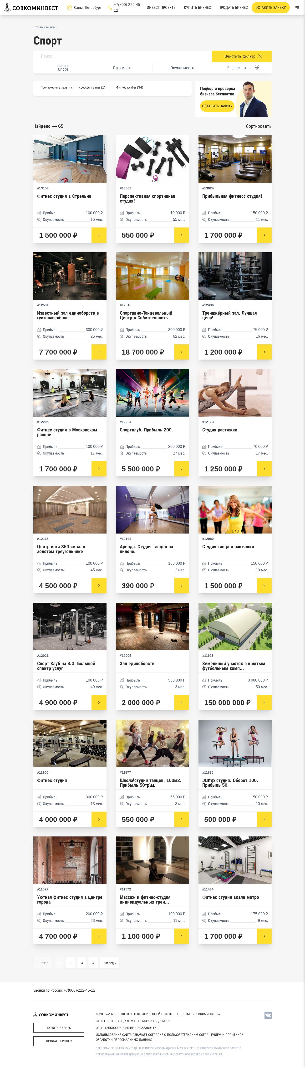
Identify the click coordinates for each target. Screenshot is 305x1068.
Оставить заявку (270, 7)
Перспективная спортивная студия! (147, 198)
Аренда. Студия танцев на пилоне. (146, 549)
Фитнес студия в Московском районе (67, 432)
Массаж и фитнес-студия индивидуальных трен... (145, 900)
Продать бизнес (233, 7)
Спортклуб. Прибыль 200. (146, 429)
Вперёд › (109, 963)
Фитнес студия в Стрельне (64, 196)
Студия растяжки (219, 429)
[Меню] (297, 7)
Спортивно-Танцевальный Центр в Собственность (146, 315)
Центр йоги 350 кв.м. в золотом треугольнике (61, 549)
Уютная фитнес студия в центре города (69, 900)
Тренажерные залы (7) (57, 87)
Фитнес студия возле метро (230, 897)
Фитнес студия (52, 780)
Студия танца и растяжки (228, 546)
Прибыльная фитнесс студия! (232, 196)
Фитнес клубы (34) (129, 87)
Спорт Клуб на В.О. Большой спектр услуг (66, 666)
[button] (98, 161)
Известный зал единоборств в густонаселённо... (68, 315)
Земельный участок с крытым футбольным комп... (233, 666)
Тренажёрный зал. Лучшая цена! (229, 315)
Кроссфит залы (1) (92, 87)
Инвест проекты (161, 7)
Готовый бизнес (44, 27)
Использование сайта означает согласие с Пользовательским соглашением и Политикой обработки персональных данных (170, 1037)
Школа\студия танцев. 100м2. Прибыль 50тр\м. (150, 783)
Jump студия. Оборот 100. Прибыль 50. (230, 783)
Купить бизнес (197, 7)
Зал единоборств (137, 663)
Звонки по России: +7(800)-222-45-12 (64, 990)
